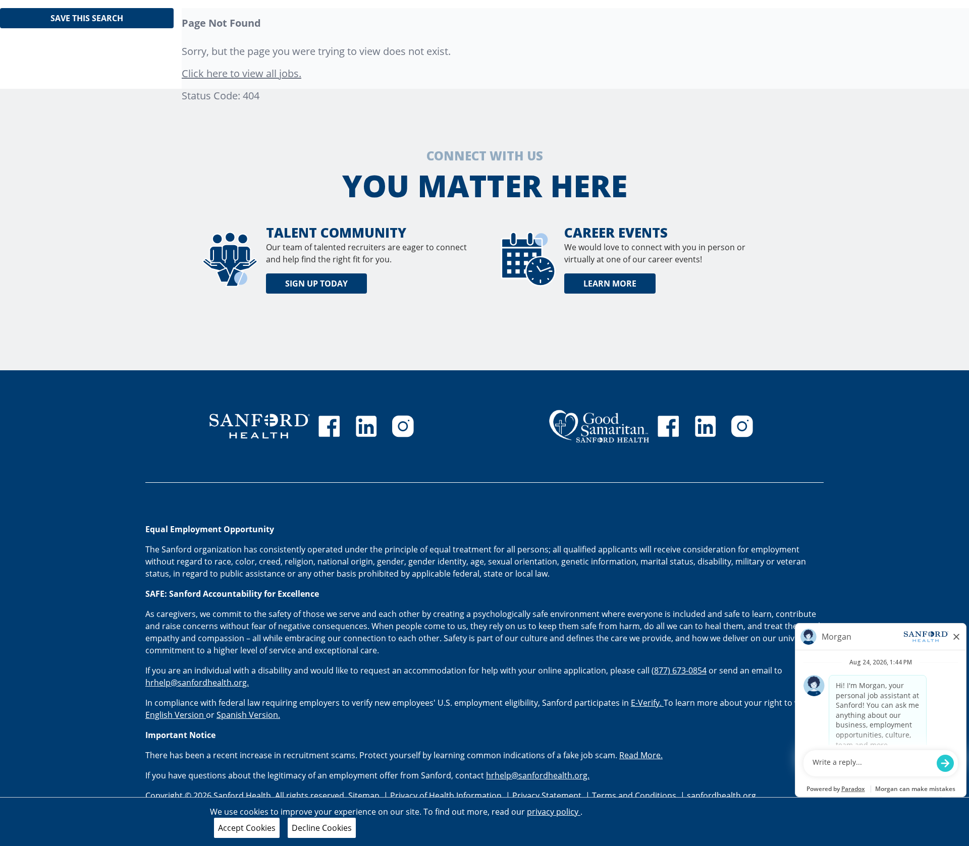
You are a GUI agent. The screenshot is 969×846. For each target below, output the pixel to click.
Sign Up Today (316, 283)
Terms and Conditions (635, 795)
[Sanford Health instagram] (402, 426)
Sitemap (364, 795)
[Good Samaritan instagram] (742, 426)
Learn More (609, 283)
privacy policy (553, 811)
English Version (175, 714)
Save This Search (86, 18)
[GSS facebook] (668, 426)
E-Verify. (647, 702)
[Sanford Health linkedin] (366, 426)
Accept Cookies (247, 827)
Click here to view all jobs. (241, 73)
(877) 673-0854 (679, 670)
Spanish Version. (248, 714)
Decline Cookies (322, 827)
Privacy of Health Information (447, 795)
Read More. (641, 755)
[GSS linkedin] (705, 426)
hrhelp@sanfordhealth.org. (197, 682)
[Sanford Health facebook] (329, 426)
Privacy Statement (547, 795)
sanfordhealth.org (721, 795)
